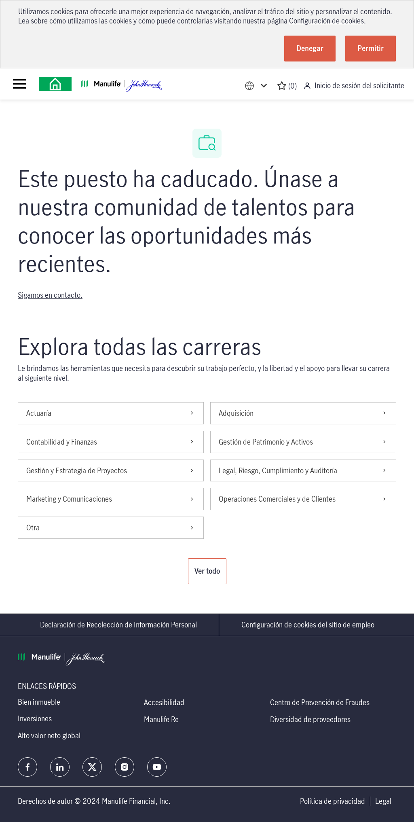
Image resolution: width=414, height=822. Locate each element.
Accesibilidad (164, 702)
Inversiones (35, 718)
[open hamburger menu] (19, 83)
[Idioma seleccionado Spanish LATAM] (257, 86)
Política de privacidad (332, 801)
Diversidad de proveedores (310, 719)
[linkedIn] (60, 767)
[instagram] (124, 767)
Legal (383, 801)
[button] (207, 571)
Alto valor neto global (49, 735)
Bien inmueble (39, 702)
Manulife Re (161, 719)
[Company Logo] (55, 84)
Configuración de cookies (326, 20)
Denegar (309, 48)
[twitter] (92, 767)
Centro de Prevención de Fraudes (320, 702)
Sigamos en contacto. (50, 295)
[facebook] (27, 767)
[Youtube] (157, 767)
